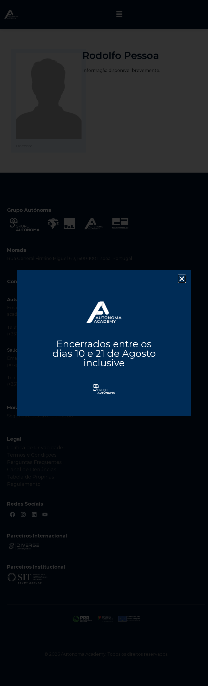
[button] (181, 278)
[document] (104, 343)
